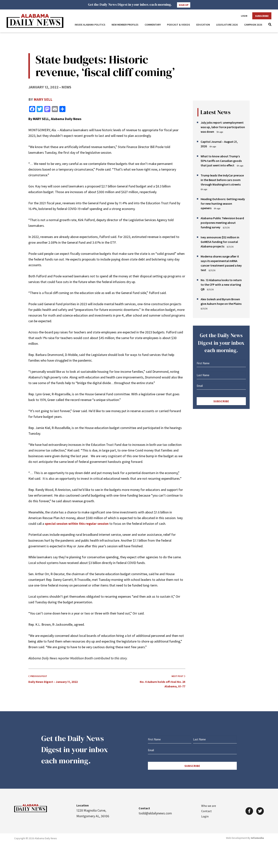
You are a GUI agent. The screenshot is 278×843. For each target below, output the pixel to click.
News (66, 87)
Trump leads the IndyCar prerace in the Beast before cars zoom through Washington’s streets (222, 179)
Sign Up (184, 5)
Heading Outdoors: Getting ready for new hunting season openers (223, 203)
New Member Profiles (125, 24)
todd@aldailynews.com (155, 813)
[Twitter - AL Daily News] (260, 811)
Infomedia (257, 838)
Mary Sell (43, 99)
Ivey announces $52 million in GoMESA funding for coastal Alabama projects (220, 241)
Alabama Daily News (35, 21)
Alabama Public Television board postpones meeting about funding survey (222, 222)
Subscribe (262, 16)
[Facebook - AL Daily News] (249, 811)
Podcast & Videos (178, 24)
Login (244, 16)
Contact (206, 811)
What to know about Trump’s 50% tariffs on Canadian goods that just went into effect (221, 160)
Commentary (153, 24)
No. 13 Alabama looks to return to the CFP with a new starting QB (221, 284)
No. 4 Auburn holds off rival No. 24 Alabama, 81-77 (162, 681)
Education (203, 24)
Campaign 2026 (253, 24)
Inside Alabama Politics (90, 24)
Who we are (208, 806)
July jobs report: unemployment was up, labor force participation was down (223, 127)
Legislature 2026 (227, 24)
